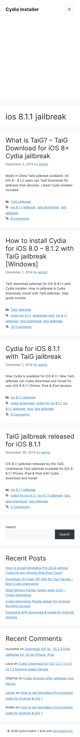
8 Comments (20, 219)
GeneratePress (63, 731)
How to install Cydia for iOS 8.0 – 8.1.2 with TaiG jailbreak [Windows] (40, 252)
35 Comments (21, 327)
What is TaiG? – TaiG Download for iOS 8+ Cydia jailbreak (37, 148)
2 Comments (20, 507)
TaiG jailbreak (21, 202)
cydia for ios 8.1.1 (48, 403)
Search (11, 527)
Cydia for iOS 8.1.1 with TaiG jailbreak (33, 352)
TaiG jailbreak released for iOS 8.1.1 (40, 440)
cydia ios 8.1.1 (21, 315)
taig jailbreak (53, 321)
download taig (43, 315)
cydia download (22, 403)
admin (10, 693)
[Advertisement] (40, 61)
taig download (48, 207)
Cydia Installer (22, 9)
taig (30, 409)
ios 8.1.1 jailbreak (23, 207)
